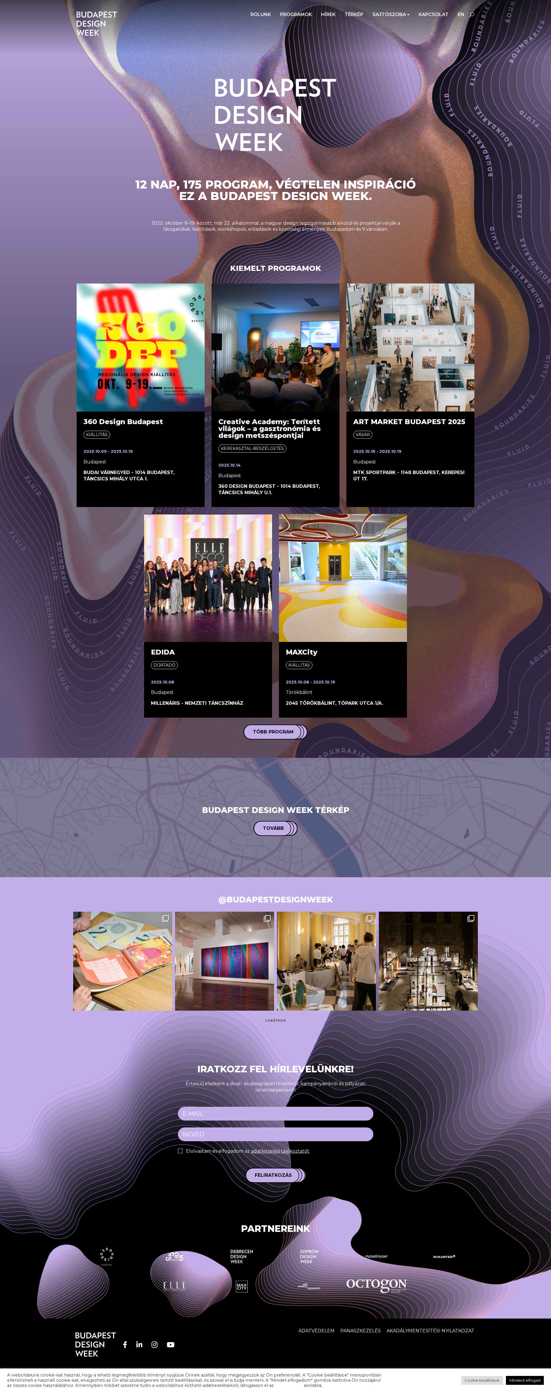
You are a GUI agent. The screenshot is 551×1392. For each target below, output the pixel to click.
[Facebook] (125, 1345)
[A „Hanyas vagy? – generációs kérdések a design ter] (224, 961)
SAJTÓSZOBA (389, 14)
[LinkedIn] (139, 1345)
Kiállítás (97, 434)
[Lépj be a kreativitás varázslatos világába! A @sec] (326, 961)
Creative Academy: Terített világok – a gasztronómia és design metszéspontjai (269, 429)
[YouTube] (170, 1345)
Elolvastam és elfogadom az (247, 1151)
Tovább (273, 828)
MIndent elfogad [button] (524, 1380)
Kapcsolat (434, 14)
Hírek (328, 14)
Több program (273, 732)
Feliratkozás (273, 1175)
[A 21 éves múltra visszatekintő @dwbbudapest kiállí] (428, 961)
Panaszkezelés (360, 1330)
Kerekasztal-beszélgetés (252, 448)
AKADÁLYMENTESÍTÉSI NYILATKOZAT (430, 1330)
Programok (296, 14)
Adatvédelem (316, 1330)
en (461, 14)
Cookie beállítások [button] (482, 1380)
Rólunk (261, 14)
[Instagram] (155, 1345)
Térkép (354, 14)
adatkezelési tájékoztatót (280, 1151)
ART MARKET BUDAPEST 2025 (409, 422)
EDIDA (163, 652)
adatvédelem (289, 1385)
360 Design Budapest (123, 422)
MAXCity (301, 652)
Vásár (363, 434)
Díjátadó (164, 665)
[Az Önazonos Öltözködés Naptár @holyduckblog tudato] (122, 961)
